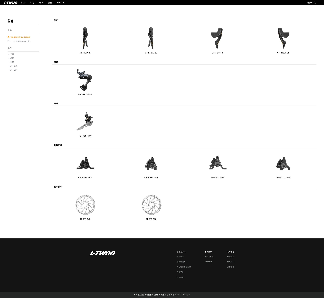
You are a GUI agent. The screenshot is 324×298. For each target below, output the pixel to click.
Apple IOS (209, 257)
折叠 (50, 2)
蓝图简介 (230, 257)
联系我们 (230, 262)
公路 (23, 2)
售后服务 (180, 257)
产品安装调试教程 (184, 267)
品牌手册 (230, 267)
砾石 (41, 2)
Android (208, 262)
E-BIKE (60, 2)
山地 (32, 2)
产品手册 (180, 272)
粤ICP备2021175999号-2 (179, 295)
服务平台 (180, 277)
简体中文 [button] (311, 3)
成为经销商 (181, 262)
